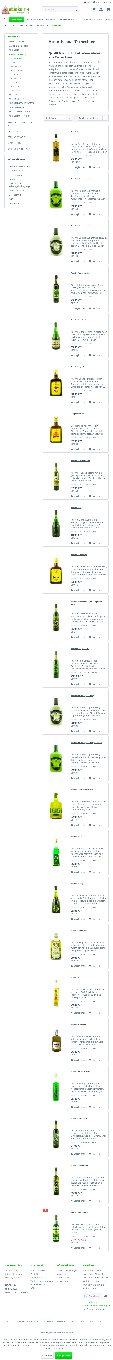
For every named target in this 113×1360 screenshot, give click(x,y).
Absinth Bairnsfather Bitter (82, 789)
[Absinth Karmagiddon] (56, 1181)
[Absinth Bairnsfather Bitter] (56, 805)
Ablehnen (47, 1355)
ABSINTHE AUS (17, 54)
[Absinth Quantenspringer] (56, 289)
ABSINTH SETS (16, 50)
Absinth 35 (75, 977)
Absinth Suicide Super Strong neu (84, 226)
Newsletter (61, 1274)
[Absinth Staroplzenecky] (56, 1087)
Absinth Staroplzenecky (80, 1071)
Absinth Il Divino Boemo (80, 461)
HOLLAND (14, 86)
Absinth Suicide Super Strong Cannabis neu (88, 179)
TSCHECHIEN (16, 58)
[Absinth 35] (56, 993)
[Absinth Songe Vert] (56, 383)
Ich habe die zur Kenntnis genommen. (96, 1306)
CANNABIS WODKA (17, 137)
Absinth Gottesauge (79, 554)
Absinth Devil (76, 508)
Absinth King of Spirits (79, 930)
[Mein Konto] (101, 9)
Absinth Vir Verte (78, 132)
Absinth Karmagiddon (79, 1165)
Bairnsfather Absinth (79, 1212)
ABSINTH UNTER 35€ (19, 116)
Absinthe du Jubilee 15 (80, 649)
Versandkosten (50, 1321)
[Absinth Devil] (56, 524)
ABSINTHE (13, 36)
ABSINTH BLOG (15, 143)
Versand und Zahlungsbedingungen (20, 185)
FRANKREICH (15, 78)
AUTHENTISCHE (16, 41)
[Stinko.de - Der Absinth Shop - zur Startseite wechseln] (15, 10)
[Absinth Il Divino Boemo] (56, 477)
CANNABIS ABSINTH (19, 45)
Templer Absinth (77, 414)
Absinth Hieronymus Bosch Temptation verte (86, 603)
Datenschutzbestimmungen (96, 1305)
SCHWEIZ (14, 74)
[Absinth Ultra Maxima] (56, 336)
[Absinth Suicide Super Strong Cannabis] (56, 758)
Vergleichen (79, 167)
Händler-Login (16, 170)
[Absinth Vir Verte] (56, 148)
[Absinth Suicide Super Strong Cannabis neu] (56, 195)
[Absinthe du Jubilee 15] (56, 665)
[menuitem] (60, 9)
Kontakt (12, 179)
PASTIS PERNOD (15, 131)
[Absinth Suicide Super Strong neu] (56, 242)
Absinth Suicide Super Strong (82, 695)
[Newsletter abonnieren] (105, 1296)
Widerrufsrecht (16, 190)
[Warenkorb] (108, 9)
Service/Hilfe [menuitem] (102, 2)
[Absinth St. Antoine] (56, 1040)
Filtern (52, 118)
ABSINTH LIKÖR (16, 107)
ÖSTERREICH (15, 66)
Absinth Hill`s (76, 836)
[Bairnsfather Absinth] (56, 1228)
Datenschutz (15, 194)
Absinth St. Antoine (78, 1024)
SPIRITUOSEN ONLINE (18, 148)
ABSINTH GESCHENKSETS (21, 103)
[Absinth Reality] (56, 899)
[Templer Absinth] (56, 430)
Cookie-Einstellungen (19, 166)
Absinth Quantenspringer (81, 273)
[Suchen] (75, 9)
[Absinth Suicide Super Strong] (56, 712)
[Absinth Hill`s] (56, 852)
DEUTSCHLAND (16, 70)
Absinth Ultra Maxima (79, 320)
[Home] (5, 25)
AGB (11, 199)
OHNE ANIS (14, 90)
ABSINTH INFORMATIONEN (21, 122)
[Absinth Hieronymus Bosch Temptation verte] (56, 617)
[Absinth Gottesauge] (56, 571)
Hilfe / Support (16, 175)
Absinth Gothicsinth (79, 1118)
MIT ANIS (13, 94)
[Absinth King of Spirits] (56, 946)
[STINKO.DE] (4, 19)
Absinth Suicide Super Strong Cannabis (86, 742)
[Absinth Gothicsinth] (56, 1134)
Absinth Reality (77, 883)
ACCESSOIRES (16, 98)
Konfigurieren (64, 1355)
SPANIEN (14, 62)
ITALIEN (13, 82)
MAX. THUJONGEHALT (19, 111)
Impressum (14, 203)
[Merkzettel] (94, 9)
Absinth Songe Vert (78, 367)
